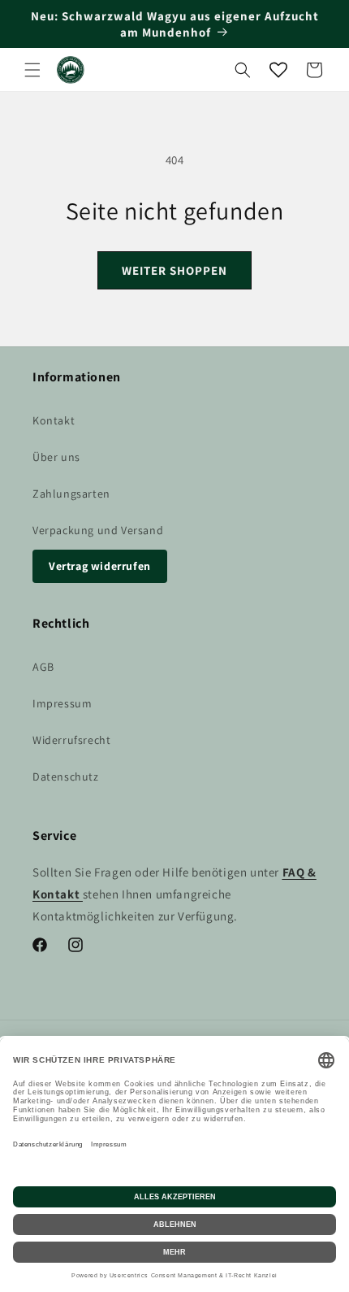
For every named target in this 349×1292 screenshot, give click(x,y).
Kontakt (53, 420)
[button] (32, 70)
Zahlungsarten (71, 493)
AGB (43, 666)
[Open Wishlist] (278, 70)
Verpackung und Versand (97, 530)
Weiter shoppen (174, 270)
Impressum (62, 703)
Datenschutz (65, 776)
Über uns (56, 457)
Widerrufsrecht (71, 740)
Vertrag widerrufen (100, 566)
